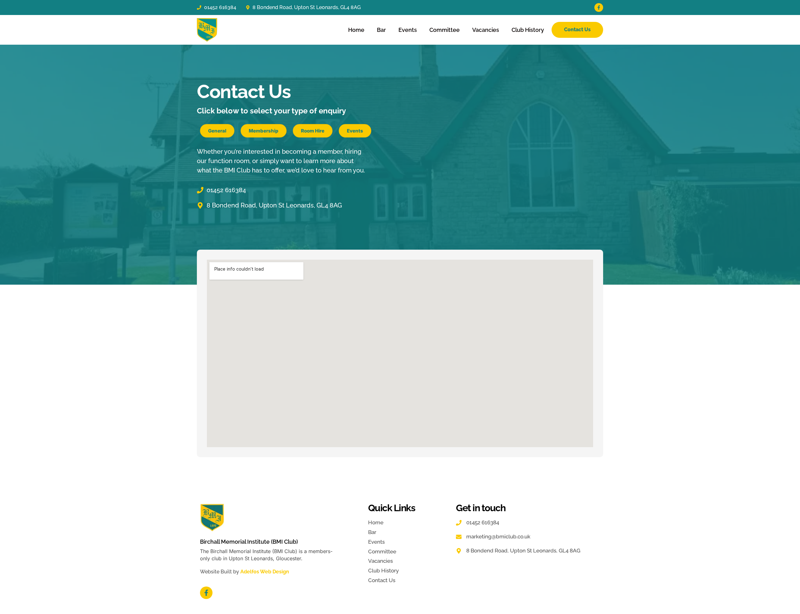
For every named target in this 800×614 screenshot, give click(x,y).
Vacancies (485, 30)
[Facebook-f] (598, 7)
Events (407, 30)
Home (356, 30)
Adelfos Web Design (264, 572)
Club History (528, 30)
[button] (217, 130)
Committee (444, 30)
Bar (381, 30)
